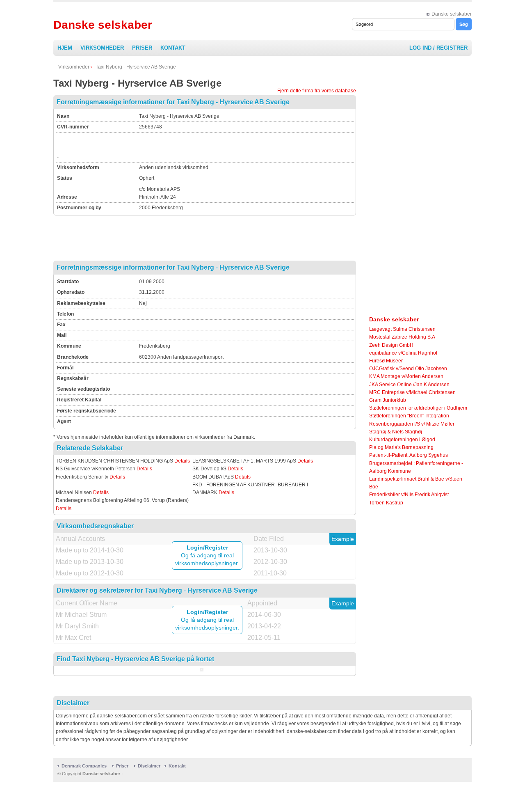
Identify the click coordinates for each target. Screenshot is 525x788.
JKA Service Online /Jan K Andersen (409, 384)
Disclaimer (149, 765)
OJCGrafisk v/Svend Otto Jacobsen (408, 368)
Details (182, 461)
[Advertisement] (235, 146)
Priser (142, 48)
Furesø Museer (386, 361)
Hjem (64, 48)
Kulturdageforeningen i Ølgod (402, 439)
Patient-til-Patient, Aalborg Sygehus (408, 455)
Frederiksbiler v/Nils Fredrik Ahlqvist (409, 494)
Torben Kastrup (386, 503)
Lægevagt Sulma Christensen (402, 329)
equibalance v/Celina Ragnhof (403, 353)
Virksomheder (102, 48)
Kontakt (172, 48)
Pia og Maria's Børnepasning (401, 447)
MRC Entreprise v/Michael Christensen (412, 392)
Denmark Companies (85, 765)
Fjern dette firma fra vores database (316, 91)
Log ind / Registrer (438, 48)
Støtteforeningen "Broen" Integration (409, 416)
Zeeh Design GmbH (391, 345)
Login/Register (207, 547)
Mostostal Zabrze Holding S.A (402, 337)
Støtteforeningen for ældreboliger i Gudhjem (418, 408)
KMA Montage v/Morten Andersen (406, 376)
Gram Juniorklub (387, 400)
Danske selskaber (451, 14)
